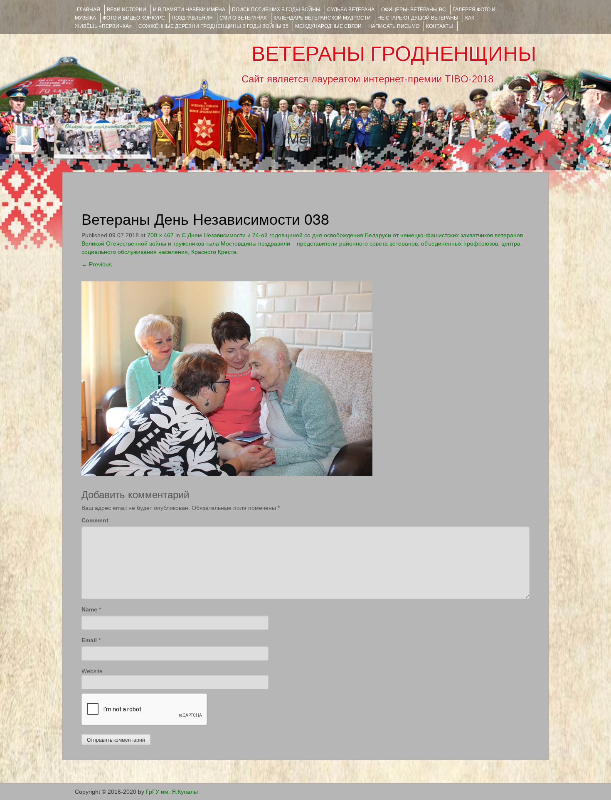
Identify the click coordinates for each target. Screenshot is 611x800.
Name (89, 609)
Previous (96, 264)
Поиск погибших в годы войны (276, 9)
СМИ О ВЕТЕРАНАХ (243, 18)
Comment (94, 520)
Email (89, 640)
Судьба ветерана (350, 9)
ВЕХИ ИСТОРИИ (126, 9)
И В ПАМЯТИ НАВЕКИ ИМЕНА (189, 9)
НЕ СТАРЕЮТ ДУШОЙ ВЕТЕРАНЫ (417, 18)
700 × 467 (160, 235)
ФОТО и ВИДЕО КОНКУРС (134, 18)
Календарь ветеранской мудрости (322, 18)
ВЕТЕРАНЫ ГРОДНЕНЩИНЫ (393, 54)
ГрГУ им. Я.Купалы (172, 791)
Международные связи (328, 26)
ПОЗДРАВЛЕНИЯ (192, 18)
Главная (88, 9)
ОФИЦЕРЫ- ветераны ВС (413, 9)
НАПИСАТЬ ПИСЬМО (393, 26)
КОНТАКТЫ (439, 26)
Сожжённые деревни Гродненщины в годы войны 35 (213, 26)
